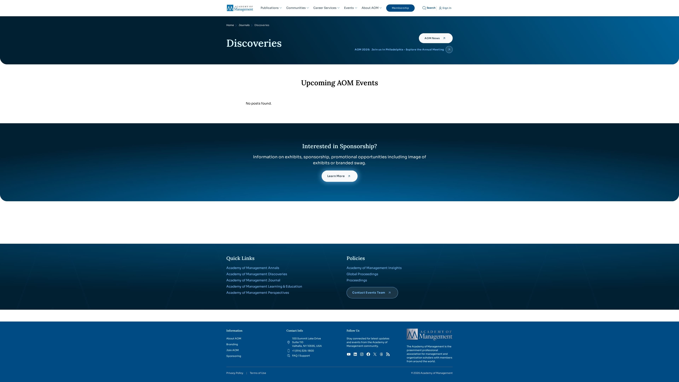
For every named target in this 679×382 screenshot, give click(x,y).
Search (431, 7)
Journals (244, 25)
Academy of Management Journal (253, 280)
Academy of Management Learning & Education (264, 286)
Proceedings (357, 280)
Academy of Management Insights (374, 268)
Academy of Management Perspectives (257, 293)
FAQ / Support (301, 355)
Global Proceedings (362, 274)
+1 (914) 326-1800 (303, 350)
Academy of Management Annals (252, 268)
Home (230, 25)
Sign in (447, 8)
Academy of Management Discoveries (256, 274)
